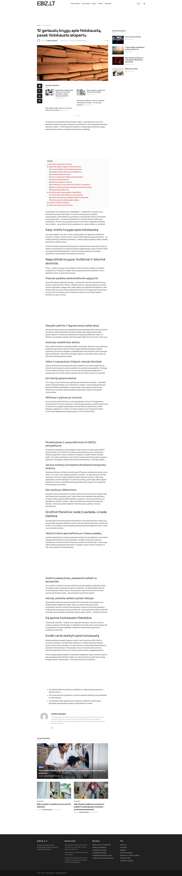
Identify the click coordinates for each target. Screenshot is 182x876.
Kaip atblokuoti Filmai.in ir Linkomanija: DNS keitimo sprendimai (134, 60)
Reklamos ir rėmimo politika (129, 855)
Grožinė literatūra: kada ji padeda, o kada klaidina (65, 192)
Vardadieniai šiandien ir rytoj (102, 855)
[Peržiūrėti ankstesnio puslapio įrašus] (75, 115)
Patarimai (108, 3)
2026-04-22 (64, 40)
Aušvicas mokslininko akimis (61, 174)
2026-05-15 (129, 39)
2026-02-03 (129, 64)
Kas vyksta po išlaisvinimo (60, 190)
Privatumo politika (126, 853)
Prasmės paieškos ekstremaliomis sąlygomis (66, 169)
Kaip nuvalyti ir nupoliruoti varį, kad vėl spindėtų (96, 91)
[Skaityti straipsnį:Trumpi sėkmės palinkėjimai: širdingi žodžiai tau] (118, 50)
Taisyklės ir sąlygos (126, 861)
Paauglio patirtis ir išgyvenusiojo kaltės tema (66, 172)
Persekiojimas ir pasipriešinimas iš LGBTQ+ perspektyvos (70, 185)
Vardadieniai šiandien (99, 853)
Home (38, 25)
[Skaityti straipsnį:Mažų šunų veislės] (118, 72)
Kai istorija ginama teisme (60, 179)
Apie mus (123, 845)
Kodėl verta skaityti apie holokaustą (61, 205)
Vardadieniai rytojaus (99, 850)
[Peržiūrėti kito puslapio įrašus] (78, 115)
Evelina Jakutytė (52, 40)
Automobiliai (75, 3)
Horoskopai (86, 3)
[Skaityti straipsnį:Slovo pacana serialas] (118, 40)
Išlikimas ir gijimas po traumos (61, 182)
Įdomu (94, 3)
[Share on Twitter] (39, 91)
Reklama (123, 850)
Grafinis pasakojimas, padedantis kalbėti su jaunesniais (69, 197)
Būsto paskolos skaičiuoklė (101, 845)
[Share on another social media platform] (39, 101)
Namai (100, 3)
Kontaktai (123, 847)
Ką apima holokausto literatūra (59, 202)
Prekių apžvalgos (47, 25)
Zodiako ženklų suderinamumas (103, 858)
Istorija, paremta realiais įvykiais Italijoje (65, 200)
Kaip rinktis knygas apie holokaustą (60, 164)
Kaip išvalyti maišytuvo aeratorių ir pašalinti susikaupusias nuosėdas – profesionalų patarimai (90, 103)
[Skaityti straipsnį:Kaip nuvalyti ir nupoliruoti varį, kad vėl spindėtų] (81, 92)
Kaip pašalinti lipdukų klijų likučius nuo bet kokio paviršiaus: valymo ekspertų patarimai (64, 93)
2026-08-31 (59, 98)
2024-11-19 (129, 51)
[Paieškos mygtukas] (144, 3)
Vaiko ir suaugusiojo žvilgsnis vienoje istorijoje (67, 177)
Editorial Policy (125, 858)
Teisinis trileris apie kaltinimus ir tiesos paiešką (67, 195)
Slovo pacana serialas (133, 37)
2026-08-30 (88, 105)
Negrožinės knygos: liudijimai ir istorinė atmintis (65, 167)
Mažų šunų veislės (131, 69)
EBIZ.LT (46, 3)
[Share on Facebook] (39, 86)
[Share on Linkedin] (39, 96)
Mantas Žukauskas (49, 776)
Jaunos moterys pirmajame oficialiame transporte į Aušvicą (71, 187)
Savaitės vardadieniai (99, 847)
